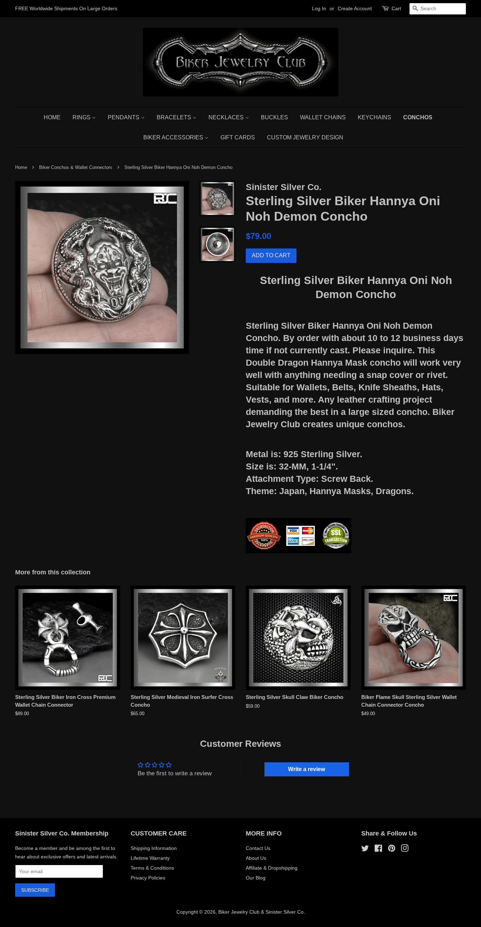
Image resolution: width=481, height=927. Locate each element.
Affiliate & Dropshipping (272, 868)
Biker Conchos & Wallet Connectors (75, 167)
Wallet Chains (323, 117)
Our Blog (256, 878)
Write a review (306, 769)
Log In (319, 8)
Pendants (124, 117)
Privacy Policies (148, 878)
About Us (256, 858)
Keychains (374, 117)
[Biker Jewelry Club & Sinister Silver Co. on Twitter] (365, 849)
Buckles (274, 117)
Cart (396, 8)
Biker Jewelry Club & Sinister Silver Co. (261, 912)
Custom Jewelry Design (305, 137)
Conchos (417, 117)
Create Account (355, 8)
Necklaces (226, 117)
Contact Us (258, 848)
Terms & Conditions (152, 868)
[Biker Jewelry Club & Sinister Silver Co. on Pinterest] (391, 849)
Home (52, 117)
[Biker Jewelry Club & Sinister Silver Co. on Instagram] (404, 849)
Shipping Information (154, 848)
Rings (82, 117)
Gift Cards (237, 137)
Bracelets (175, 117)
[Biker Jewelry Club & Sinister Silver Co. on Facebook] (378, 849)
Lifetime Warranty (150, 858)
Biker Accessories (174, 137)
